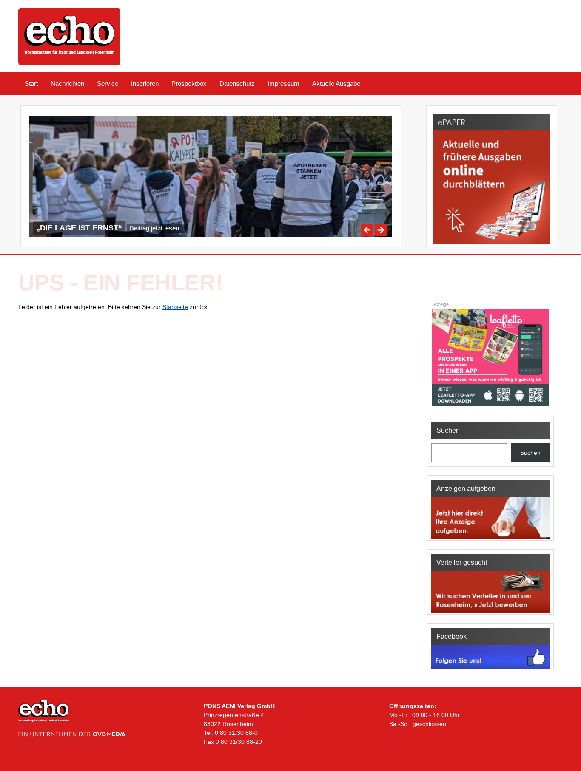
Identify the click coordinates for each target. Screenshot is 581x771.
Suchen (530, 452)
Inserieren (145, 83)
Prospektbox (189, 83)
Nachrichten (67, 83)
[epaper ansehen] (491, 243)
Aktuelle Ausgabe (336, 83)
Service (107, 83)
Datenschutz (237, 83)
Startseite (175, 306)
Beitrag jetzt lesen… (157, 228)
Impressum (283, 83)
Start (31, 83)
